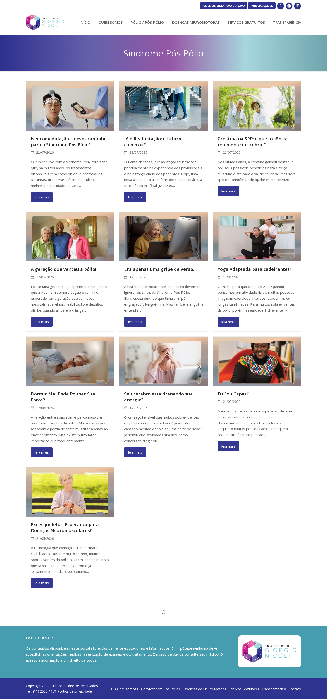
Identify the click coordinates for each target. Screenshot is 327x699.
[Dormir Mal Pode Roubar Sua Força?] (70, 360)
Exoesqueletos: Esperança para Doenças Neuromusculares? (65, 527)
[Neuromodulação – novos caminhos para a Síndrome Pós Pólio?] (70, 105)
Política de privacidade (74, 691)
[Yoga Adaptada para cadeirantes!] (257, 236)
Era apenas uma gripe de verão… (160, 269)
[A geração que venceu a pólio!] (70, 236)
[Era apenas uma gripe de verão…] (163, 236)
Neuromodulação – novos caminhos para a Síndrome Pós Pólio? (70, 141)
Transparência (273, 689)
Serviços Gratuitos (243, 689)
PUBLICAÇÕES (262, 5)
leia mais (42, 197)
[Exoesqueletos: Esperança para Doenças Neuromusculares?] (70, 491)
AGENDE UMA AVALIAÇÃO (224, 5)
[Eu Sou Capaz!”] (257, 360)
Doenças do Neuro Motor (203, 689)
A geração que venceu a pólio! (63, 269)
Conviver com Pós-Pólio (160, 689)
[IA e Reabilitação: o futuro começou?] (163, 105)
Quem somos (125, 689)
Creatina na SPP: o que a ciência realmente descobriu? (253, 141)
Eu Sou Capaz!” (233, 394)
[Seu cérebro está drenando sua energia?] (163, 360)
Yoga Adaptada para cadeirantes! (254, 269)
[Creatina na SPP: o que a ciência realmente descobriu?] (257, 105)
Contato (294, 689)
